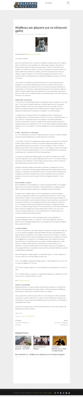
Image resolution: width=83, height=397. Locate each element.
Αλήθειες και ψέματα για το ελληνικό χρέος (41, 29)
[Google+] (63, 393)
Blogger (50, 393)
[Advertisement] (42, 12)
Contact (45, 393)
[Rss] (55, 393)
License (40, 393)
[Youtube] (69, 393)
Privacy (36, 393)
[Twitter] (60, 393)
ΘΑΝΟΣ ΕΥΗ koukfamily (33, 54)
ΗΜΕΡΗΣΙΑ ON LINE (24, 280)
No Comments (42, 34)
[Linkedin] (66, 393)
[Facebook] (58, 393)
